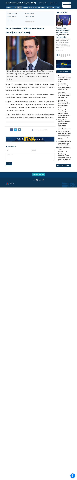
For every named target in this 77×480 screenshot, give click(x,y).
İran (15, 7)
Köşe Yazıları (33, 7)
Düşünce (25, 7)
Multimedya (41, 7)
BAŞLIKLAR (62, 12)
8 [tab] (61, 56)
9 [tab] (63, 56)
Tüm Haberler (50, 7)
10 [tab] (65, 56)
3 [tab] (61, 55)
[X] (34, 180)
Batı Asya (32, 16)
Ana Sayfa (9, 7)
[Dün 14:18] (63, 20)
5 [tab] (65, 55)
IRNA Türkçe (21, 3)
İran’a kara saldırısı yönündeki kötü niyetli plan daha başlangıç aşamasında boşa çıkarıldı (64, 135)
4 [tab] (63, 55)
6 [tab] (67, 55)
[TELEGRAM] (37, 180)
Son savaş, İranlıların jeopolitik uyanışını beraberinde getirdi (64, 143)
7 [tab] (69, 55)
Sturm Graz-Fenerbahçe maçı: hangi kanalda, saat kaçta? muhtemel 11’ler (63, 103)
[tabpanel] (63, 33)
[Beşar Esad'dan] (30, 53)
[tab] (63, 71)
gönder (9, 164)
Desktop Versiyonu (38, 174)
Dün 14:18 (60, 50)
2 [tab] (59, 55)
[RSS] (43, 180)
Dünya (19, 7)
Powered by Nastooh (10, 184)
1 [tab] (57, 55)
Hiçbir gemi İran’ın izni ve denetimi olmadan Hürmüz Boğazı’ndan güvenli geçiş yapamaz (64, 113)
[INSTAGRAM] (40, 180)
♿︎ (72, 475)
